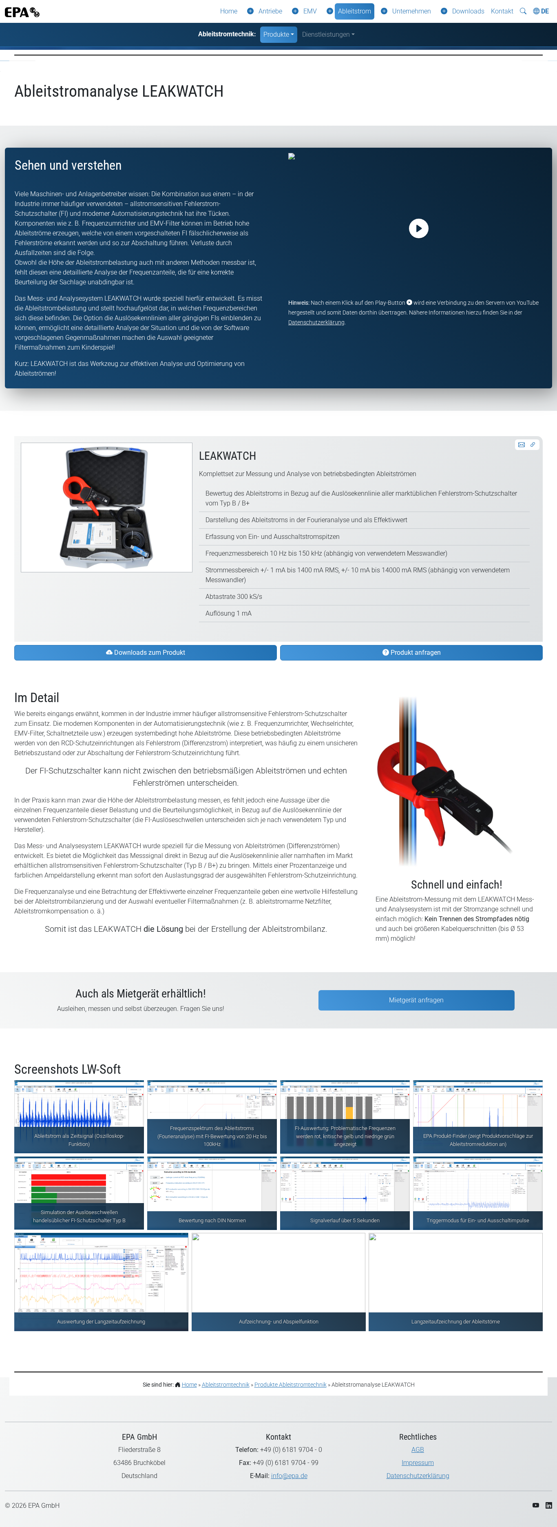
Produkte (276, 34)
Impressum (418, 1463)
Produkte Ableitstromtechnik (290, 1384)
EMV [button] (310, 11)
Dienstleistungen (326, 34)
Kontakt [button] (502, 11)
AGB (417, 1450)
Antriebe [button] (270, 11)
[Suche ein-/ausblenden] (523, 11)
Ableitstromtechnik (226, 1384)
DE (544, 11)
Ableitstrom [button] (354, 11)
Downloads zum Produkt (149, 652)
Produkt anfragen (415, 652)
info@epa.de (289, 1476)
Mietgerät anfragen (416, 1000)
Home (228, 11)
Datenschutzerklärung (316, 322)
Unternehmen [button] (411, 11)
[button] (249, 11)
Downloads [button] (468, 11)
